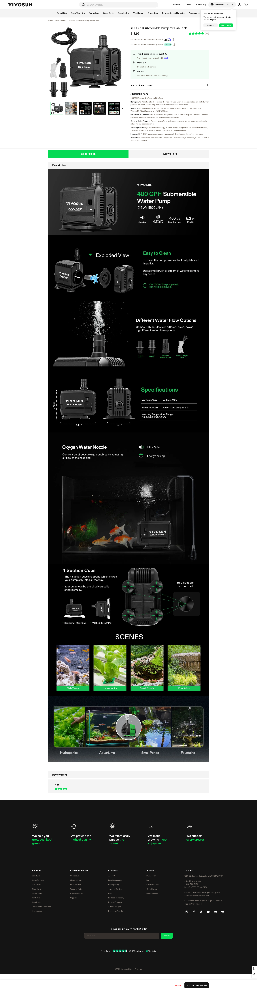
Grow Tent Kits (38, 880)
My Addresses (152, 893)
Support (177, 4)
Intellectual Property (116, 898)
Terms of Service (115, 889)
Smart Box (36, 876)
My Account (151, 876)
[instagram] (186, 911)
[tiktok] (201, 911)
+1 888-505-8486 (191, 884)
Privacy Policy (113, 884)
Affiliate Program (114, 907)
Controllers (36, 884)
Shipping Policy (76, 880)
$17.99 (135, 33)
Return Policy (75, 884)
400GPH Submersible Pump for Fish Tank (159, 28)
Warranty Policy (76, 889)
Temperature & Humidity (41, 907)
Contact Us (74, 876)
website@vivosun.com (200, 895)
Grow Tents (36, 889)
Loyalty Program (76, 893)
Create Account (152, 884)
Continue (210, 25)
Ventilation (36, 898)
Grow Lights (37, 893)
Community (201, 4)
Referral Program (115, 902)
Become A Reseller (115, 911)
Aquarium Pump (60, 21)
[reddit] (222, 911)
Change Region (226, 25)
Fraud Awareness (115, 880)
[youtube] (208, 911)
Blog (110, 893)
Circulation (36, 902)
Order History (151, 889)
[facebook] (194, 911)
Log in (148, 880)
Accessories (37, 911)
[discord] (215, 911)
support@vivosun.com (193, 904)
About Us (112, 876)
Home (50, 21)
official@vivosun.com (192, 881)
